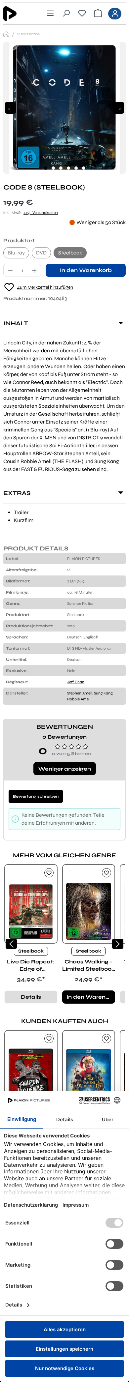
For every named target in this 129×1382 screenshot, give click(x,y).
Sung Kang (103, 693)
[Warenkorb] (98, 13)
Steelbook (70, 253)
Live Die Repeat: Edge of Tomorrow (31, 965)
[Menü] (50, 13)
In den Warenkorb (86, 270)
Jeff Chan (75, 682)
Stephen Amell (79, 693)
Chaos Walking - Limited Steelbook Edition (88, 965)
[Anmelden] (114, 13)
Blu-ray (16, 253)
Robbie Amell (79, 699)
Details (31, 997)
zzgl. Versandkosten (40, 212)
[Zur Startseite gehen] (15, 13)
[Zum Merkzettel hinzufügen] (49, 872)
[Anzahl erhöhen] (34, 270)
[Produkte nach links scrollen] (11, 944)
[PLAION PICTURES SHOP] (6, 34)
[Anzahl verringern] (10, 270)
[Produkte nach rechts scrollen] (117, 944)
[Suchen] (66, 13)
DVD (41, 253)
